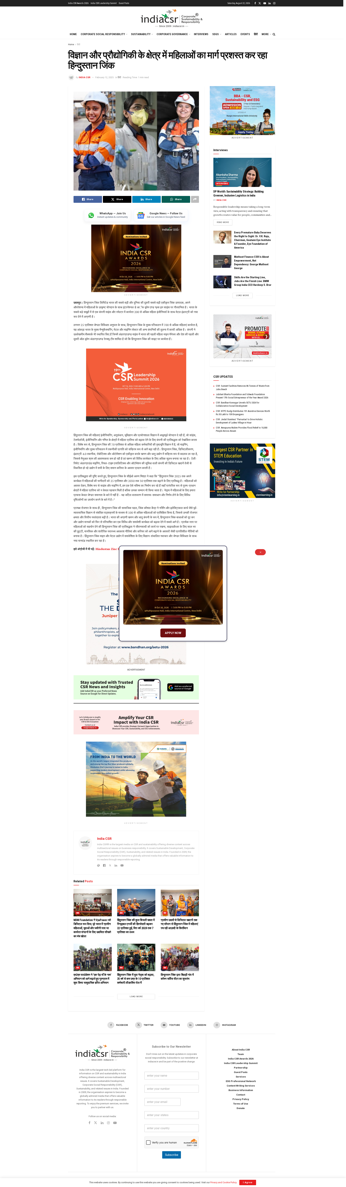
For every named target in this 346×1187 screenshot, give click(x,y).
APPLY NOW (173, 633)
